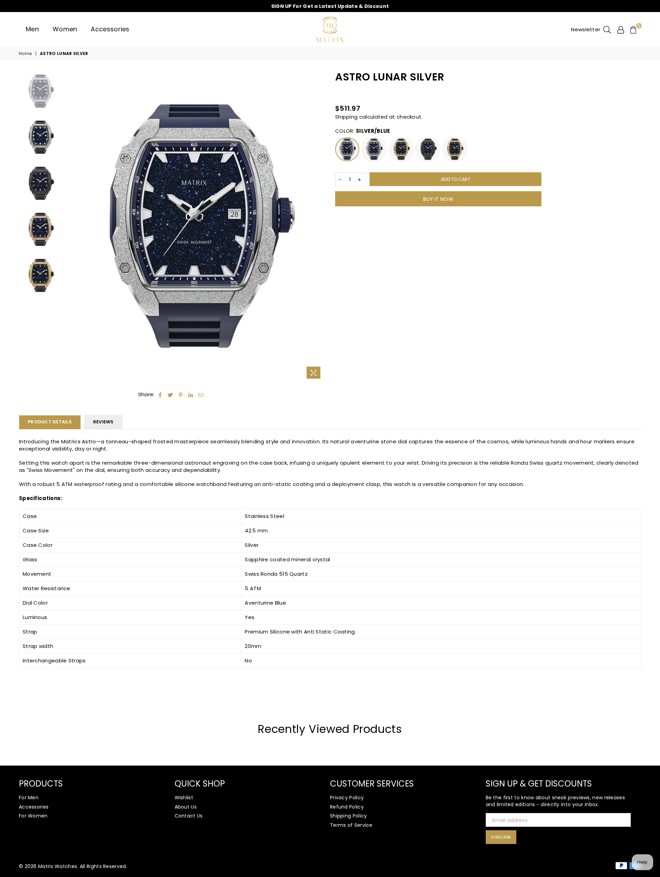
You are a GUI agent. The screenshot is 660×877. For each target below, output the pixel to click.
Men (32, 29)
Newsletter (585, 29)
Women (65, 29)
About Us (186, 806)
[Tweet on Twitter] (170, 394)
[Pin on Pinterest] (181, 394)
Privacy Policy (347, 797)
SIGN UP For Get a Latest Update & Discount (330, 6)
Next (319, 226)
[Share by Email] (201, 394)
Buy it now (438, 199)
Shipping (346, 116)
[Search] (607, 29)
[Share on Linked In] (191, 394)
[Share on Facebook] (160, 394)
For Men (28, 797)
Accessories (110, 29)
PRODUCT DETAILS (50, 422)
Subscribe (501, 837)
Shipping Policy (348, 815)
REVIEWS (103, 422)
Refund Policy (347, 806)
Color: (362, 130)
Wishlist (184, 797)
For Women (33, 815)
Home (25, 53)
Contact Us (189, 815)
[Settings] (620, 29)
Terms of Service (351, 825)
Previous (71, 226)
